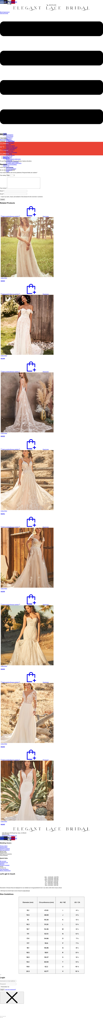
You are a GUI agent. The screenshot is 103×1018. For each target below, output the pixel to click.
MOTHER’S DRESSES (12, 162)
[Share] (3, 1016)
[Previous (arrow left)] (0, 1017)
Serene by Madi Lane (11, 147)
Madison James (10, 141)
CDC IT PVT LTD (26, 890)
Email (2, 194)
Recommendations (11, 168)
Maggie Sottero (10, 143)
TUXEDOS (9, 160)
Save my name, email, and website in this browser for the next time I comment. (22, 196)
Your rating (3, 175)
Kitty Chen (9, 139)
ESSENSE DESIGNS (9, 149)
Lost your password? (10, 989)
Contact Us (9, 170)
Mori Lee (8, 144)
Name (2, 191)
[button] (5, 12)
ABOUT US (6, 166)
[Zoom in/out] (0, 1016)
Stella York (9, 153)
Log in (2, 989)
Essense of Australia (11, 152)
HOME (5, 133)
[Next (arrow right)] (2, 1017)
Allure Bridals (9, 136)
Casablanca (9, 137)
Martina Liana (9, 151)
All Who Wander (10, 155)
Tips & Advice (9, 167)
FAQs (7, 171)
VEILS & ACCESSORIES (10, 164)
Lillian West (9, 140)
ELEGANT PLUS (7, 156)
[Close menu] (12, 998)
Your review (3, 188)
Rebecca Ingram (10, 145)
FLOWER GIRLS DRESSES (13, 163)
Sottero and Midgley (11, 148)
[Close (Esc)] (5, 1016)
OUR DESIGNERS (8, 135)
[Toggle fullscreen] (2, 1016)
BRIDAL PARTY (7, 158)
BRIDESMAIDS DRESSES (13, 159)
